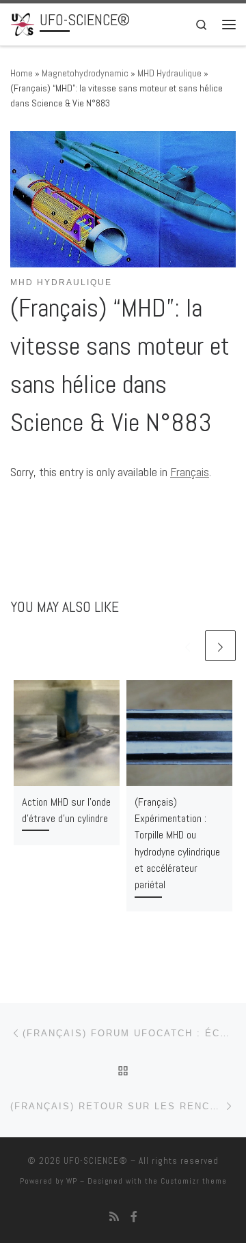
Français (189, 472)
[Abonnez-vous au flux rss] (114, 1216)
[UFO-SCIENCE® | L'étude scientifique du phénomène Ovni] (22, 23)
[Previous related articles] (187, 645)
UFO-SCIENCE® (96, 1161)
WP (71, 1181)
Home (21, 73)
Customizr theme (194, 1181)
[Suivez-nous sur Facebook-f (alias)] (134, 1216)
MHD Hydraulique (169, 73)
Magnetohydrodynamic (85, 73)
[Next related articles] (220, 645)
